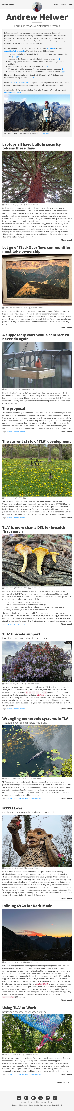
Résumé (63, 4)
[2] (16, 56)
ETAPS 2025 (60, 504)
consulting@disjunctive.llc (14, 51)
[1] (13, 56)
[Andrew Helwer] (37, 7)
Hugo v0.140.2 (16, 1105)
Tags (71, 4)
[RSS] (55, 1098)
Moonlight (63, 874)
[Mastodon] (48, 1098)
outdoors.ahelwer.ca (12, 92)
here (32, 77)
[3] (18, 56)
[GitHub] (19, 1098)
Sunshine (51, 874)
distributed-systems (21, 798)
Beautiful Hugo (38, 1105)
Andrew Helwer (8, 4)
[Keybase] (41, 1098)
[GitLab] (26, 1098)
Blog (56, 4)
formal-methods (20, 432)
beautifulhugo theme (44, 971)
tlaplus (10, 432)
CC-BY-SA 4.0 (46, 133)
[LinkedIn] (33, 1098)
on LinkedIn (51, 48)
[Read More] (66, 240)
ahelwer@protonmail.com (19, 82)
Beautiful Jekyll (57, 1105)
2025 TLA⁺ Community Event (17, 501)
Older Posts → (63, 1082)
